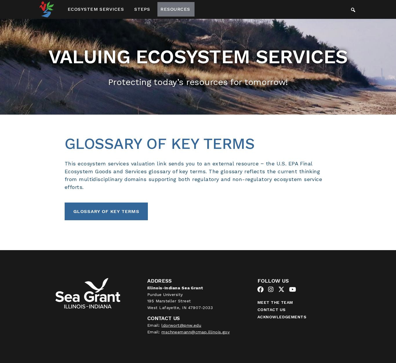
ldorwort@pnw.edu (181, 325)
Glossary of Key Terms (106, 211)
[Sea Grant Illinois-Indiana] (87, 292)
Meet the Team (275, 302)
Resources (175, 9)
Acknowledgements (281, 317)
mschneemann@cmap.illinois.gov (195, 332)
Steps (142, 9)
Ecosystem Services (96, 9)
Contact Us (271, 309)
